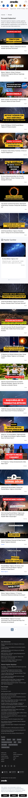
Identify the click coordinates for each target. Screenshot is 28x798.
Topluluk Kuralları (5, 757)
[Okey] (8, 5)
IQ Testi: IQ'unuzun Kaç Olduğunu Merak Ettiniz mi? (12, 733)
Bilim (26, 209)
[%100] (12, 5)
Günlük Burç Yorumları (7, 742)
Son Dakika (4, 744)
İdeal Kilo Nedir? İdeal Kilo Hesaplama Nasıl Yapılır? (12, 719)
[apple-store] (5, 772)
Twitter (3, 739)
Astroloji (25, 154)
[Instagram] (2, 766)
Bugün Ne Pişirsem (13, 744)
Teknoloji (23, 265)
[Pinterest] (14, 766)
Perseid (10, 14)
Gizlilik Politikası (4, 756)
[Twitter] (8, 766)
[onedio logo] (13, 781)
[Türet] (20, 5)
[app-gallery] (21, 772)
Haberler (3, 14)
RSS (14, 759)
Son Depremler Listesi (6, 691)
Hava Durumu (4, 689)
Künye (14, 757)
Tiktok (19, 742)
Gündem (25, 413)
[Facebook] (5, 766)
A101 (15, 742)
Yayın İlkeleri (16, 756)
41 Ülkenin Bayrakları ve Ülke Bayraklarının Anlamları (12, 727)
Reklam (2, 759)
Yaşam (25, 50)
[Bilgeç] (24, 5)
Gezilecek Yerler (5, 747)
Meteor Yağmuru (4, 571)
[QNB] (16, 5)
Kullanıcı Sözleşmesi (17, 754)
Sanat (25, 387)
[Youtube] (11, 766)
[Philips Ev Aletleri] (3, 5)
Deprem (9, 739)
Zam (14, 739)
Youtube (19, 739)
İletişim (2, 761)
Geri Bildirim (4, 754)
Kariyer (14, 752)
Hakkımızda (3, 752)
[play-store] (13, 772)
